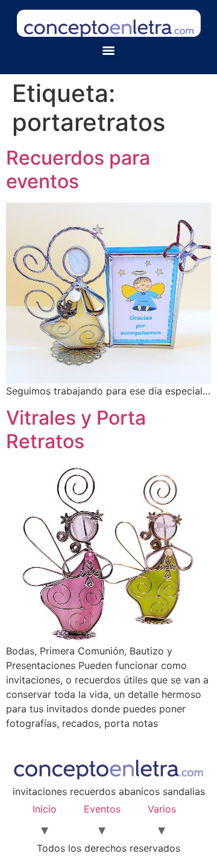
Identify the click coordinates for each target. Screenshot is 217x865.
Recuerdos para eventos (78, 169)
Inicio (45, 809)
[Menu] (108, 51)
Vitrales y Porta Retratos (76, 429)
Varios (162, 809)
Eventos (102, 809)
